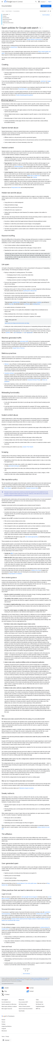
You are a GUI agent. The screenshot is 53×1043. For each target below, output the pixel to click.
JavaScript (43, 81)
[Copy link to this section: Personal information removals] (22, 909)
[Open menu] (2, 1)
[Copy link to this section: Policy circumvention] (16, 924)
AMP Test (38, 1008)
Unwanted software (9, 373)
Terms (3, 1036)
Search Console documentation (26, 1008)
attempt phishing (19, 166)
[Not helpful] (50, 11)
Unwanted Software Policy (33, 380)
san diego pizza (15, 323)
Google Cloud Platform (7, 1026)
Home (3, 11)
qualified (8, 332)
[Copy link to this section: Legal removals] (12, 894)
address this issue (36, 570)
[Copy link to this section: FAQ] (5, 716)
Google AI (4, 1028)
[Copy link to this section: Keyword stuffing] (16, 236)
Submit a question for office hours (9, 1004)
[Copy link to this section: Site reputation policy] (19, 480)
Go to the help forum (6, 1002)
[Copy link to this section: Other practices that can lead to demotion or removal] (43, 890)
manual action (14, 47)
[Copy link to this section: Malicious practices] (17, 353)
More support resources (7, 1008)
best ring (11, 304)
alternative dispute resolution (27, 788)
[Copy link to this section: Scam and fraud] (13, 947)
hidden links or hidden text (33, 175)
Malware (6, 364)
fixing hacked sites (22, 89)
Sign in (49, 1)
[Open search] (36, 1)
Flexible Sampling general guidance (24, 95)
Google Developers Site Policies (39, 979)
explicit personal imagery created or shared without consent (34, 918)
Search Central (17, 2)
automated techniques (14, 466)
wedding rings (16, 302)
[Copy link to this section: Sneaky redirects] (15, 793)
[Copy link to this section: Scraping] (9, 452)
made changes (7, 488)
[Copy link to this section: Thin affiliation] (13, 834)
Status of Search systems (24, 1006)
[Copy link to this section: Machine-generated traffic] (23, 338)
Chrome (3, 1022)
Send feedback (46, 14)
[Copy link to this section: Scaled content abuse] (19, 415)
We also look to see (41, 913)
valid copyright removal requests (29, 897)
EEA (12, 553)
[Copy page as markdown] (40, 28)
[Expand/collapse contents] (9, 14)
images (49, 81)
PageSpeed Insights (40, 1006)
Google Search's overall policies (34, 39)
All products (4, 1030)
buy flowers (27, 304)
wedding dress (36, 304)
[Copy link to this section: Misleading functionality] (21, 393)
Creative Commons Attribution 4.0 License (39, 978)
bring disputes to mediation (15, 573)
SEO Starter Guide (23, 1004)
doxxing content (15, 918)
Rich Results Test (39, 1004)
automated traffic (24, 341)
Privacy (7, 1036)
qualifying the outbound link (30, 290)
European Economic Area (32, 488)
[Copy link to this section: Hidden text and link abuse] (23, 193)
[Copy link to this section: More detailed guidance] (18, 578)
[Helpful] (48, 11)
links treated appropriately (31, 536)
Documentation (7, 6)
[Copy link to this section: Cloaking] (9, 65)
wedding (39, 302)
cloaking (35, 177)
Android (3, 1019)
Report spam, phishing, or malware (9, 1006)
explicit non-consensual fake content (10, 920)
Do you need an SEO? (23, 1002)
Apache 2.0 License (20, 979)
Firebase (3, 1024)
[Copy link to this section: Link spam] (10, 264)
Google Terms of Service (19, 348)
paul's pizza (8, 323)
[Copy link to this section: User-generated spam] (19, 863)
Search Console (46, 6)
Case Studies (21, 1010)
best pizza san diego (24, 323)
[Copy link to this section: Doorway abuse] (15, 100)
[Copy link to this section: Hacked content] (15, 148)
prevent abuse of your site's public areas (27, 883)
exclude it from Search (27, 446)
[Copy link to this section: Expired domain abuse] (19, 128)
